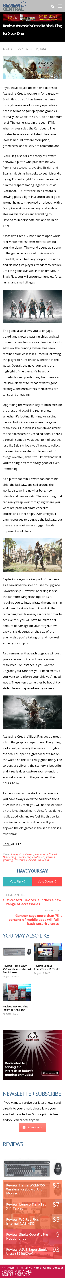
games (50, 857)
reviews (19, 860)
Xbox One (43, 860)
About (47, 1267)
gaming (8, 860)
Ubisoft (31, 860)
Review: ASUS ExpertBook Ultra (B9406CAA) (26, 1251)
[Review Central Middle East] (15, 11)
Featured (38, 857)
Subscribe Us (35, 1127)
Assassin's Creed (21, 854)
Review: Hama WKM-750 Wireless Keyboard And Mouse (17, 969)
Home (37, 1267)
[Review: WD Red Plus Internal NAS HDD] (17, 992)
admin (9, 49)
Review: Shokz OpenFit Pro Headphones (27, 1236)
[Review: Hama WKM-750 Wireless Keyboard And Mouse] (17, 952)
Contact (58, 1267)
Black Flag (24, 857)
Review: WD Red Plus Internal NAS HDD (15, 1008)
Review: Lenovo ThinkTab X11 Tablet (47, 967)
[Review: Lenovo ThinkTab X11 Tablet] (48, 952)
